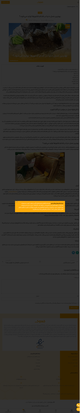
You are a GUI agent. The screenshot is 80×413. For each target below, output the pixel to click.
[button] (16, 197)
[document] (39, 206)
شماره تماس (60, 213)
